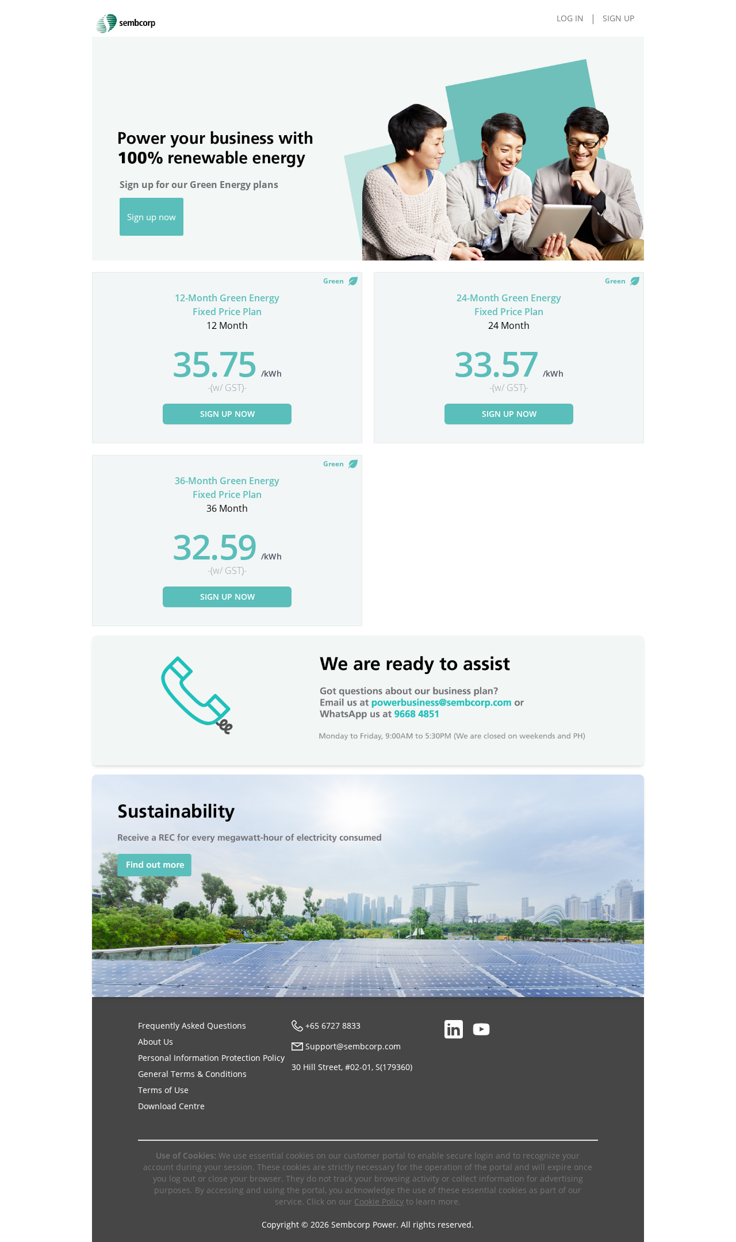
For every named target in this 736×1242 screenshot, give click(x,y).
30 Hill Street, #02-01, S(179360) (352, 1066)
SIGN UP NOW (227, 413)
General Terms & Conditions (192, 1073)
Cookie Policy (379, 1201)
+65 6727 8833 (333, 1025)
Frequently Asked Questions (192, 1025)
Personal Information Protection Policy (211, 1057)
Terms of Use (163, 1089)
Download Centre (171, 1106)
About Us (155, 1041)
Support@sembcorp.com (353, 1046)
